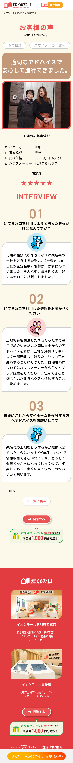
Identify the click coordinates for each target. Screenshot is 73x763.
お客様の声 (17, 12)
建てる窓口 (18, 5)
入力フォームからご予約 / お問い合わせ (36, 756)
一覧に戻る (38, 501)
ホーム (7, 12)
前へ (12, 490)
